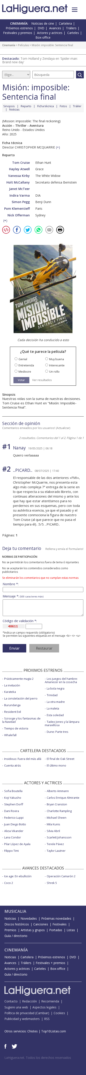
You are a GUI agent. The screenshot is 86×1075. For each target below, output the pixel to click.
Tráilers (71, 28)
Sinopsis (9, 106)
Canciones (40, 924)
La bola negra (55, 688)
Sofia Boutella (13, 791)
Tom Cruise (21, 162)
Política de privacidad (19, 1013)
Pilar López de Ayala (17, 844)
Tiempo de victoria (16, 728)
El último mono (56, 765)
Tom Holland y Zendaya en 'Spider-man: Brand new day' (40, 60)
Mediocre (25, 371)
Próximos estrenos (19, 28)
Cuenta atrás (12, 765)
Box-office (43, 37)
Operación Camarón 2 (61, 876)
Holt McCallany (18, 182)
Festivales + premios (50, 963)
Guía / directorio (15, 936)
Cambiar (42, 1013)
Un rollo (54, 371)
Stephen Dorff (13, 804)
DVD (41, 28)
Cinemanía (8, 45)
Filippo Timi (11, 851)
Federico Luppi (14, 818)
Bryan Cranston (57, 804)
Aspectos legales (44, 1007)
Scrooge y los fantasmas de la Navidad (21, 720)
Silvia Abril (53, 831)
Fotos (63, 106)
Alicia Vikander (13, 831)
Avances (55, 28)
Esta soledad (55, 715)
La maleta (53, 708)
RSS (47, 1019)
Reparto (26, 106)
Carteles (73, 33)
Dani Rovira (11, 811)
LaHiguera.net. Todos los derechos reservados (37, 1057)
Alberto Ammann (58, 791)
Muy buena (56, 359)
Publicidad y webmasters (22, 1019)
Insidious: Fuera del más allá (22, 759)
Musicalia (15, 911)
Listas (71, 930)
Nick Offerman (18, 215)
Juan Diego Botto (15, 824)
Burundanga (12, 705)
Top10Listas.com (53, 1031)
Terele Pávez (55, 844)
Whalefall (10, 735)
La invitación (12, 685)
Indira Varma (19, 195)
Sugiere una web (16, 1007)
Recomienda (50, 1001)
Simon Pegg (21, 202)
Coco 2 (8, 883)
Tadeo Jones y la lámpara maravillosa (62, 723)
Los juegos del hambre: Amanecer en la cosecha (61, 680)
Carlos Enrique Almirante (63, 798)
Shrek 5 (52, 883)
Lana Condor (12, 837)
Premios (10, 930)
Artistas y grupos (33, 930)
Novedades (29, 918)
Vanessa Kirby (19, 176)
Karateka (10, 692)
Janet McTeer (19, 189)
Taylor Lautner (56, 851)
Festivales (59, 924)
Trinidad (52, 695)
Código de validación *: (20, 621)
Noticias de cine (42, 23)
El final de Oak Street (60, 759)
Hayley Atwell (19, 169)
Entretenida (26, 365)
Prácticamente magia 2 (19, 679)
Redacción (29, 1001)
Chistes (32, 1031)
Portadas (55, 930)
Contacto (11, 1001)
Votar (21, 380)
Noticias (14, 109)
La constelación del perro (20, 698)
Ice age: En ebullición (18, 876)
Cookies (59, 1013)
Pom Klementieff (17, 208)
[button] (74, 10)
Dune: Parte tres (57, 732)
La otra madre (56, 702)
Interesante (57, 365)
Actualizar (63, 428)
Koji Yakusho (12, 798)
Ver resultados (42, 380)
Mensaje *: (23, 596)
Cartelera (65, 23)
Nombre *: (11, 584)
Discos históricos (16, 924)
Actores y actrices (49, 33)
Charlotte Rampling (59, 811)
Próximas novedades (56, 918)
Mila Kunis (53, 824)
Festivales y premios (17, 33)
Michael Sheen (56, 818)
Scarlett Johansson (59, 837)
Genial (23, 359)
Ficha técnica (45, 106)
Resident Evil (12, 712)
